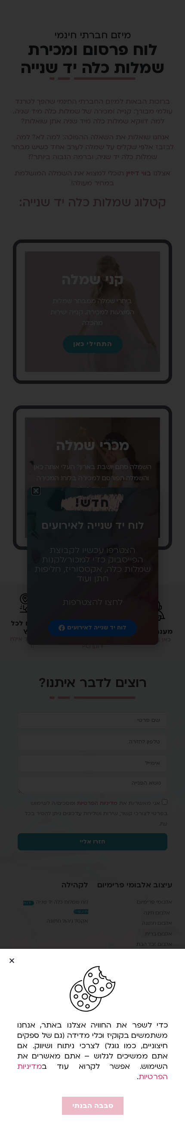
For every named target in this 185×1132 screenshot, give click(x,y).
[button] (12, 960)
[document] (92, 566)
